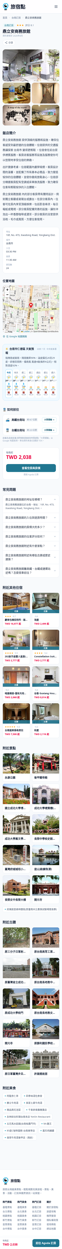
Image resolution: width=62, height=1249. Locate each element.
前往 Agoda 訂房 (46, 1243)
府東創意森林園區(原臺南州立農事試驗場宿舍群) (32, 909)
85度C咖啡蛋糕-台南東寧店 (21, 1130)
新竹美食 (22, 1220)
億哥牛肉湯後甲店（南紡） (21, 1137)
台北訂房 (36, 1211)
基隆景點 (7, 1207)
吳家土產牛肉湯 (34, 1102)
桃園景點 (7, 1215)
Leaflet (26, 331)
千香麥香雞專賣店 (37, 1109)
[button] (30, 305)
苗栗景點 (7, 1224)
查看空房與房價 (31, 468)
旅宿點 (18, 6)
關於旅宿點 (52, 1207)
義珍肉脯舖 (48, 1130)
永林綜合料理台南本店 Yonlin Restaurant (28, 1116)
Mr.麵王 (47, 1123)
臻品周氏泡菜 (14, 1109)
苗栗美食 (22, 1224)
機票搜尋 (51, 1215)
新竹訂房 (36, 1220)
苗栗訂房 (36, 1224)
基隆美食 (22, 1207)
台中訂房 (36, 1228)
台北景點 (7, 1211)
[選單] (56, 6)
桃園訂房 (36, 1215)
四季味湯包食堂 (34, 1095)
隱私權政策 (52, 1220)
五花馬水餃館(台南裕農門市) (21, 1123)
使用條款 (51, 1224)
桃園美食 (22, 1215)
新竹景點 (7, 1220)
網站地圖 (51, 1228)
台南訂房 (16, 17)
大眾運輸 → (49, 419)
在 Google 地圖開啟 (16, 336)
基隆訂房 (36, 1207)
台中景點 (7, 1228)
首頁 (5, 17)
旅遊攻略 (51, 1211)
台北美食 (22, 1211)
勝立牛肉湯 (12, 1102)
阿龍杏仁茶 (12, 1095)
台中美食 (22, 1228)
